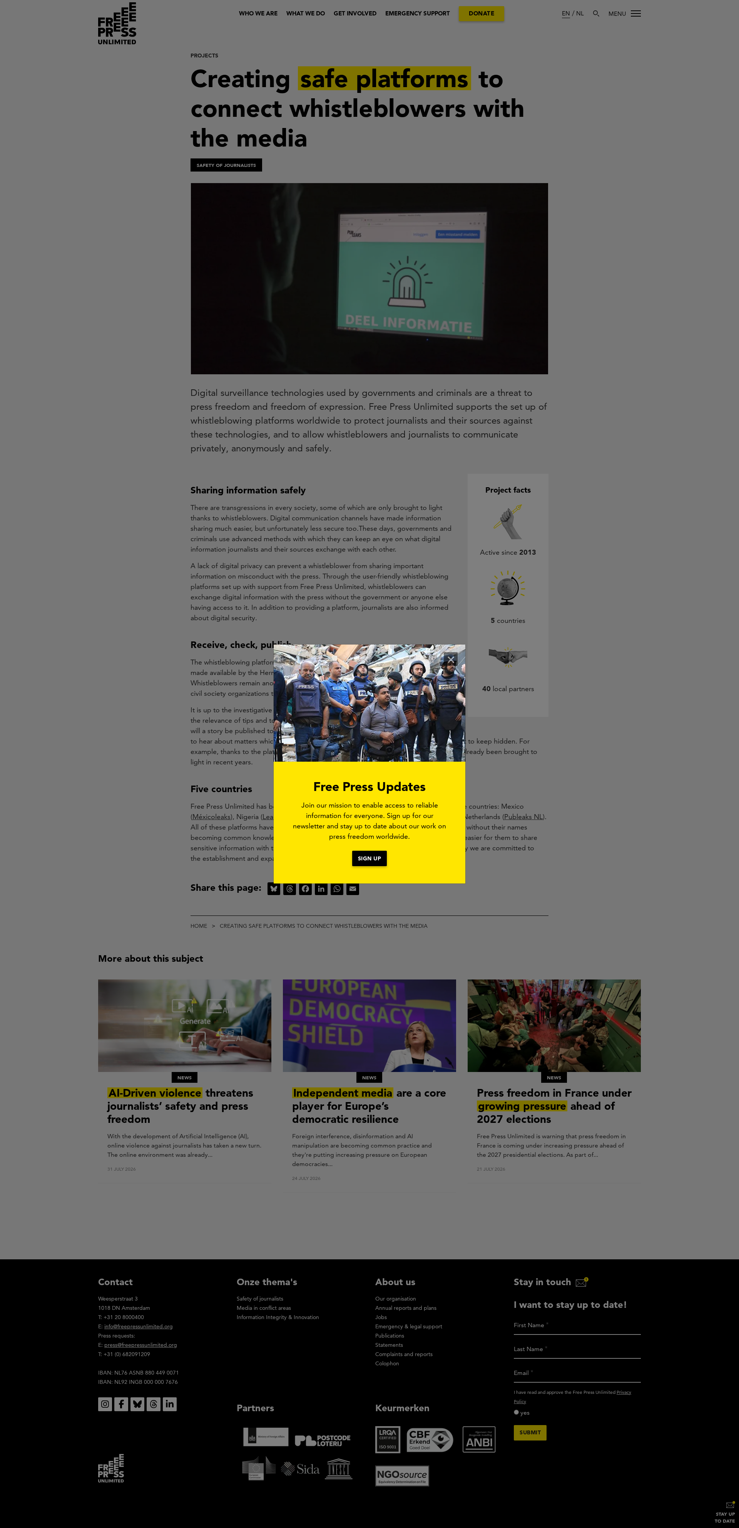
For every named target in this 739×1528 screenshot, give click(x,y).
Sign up (369, 858)
